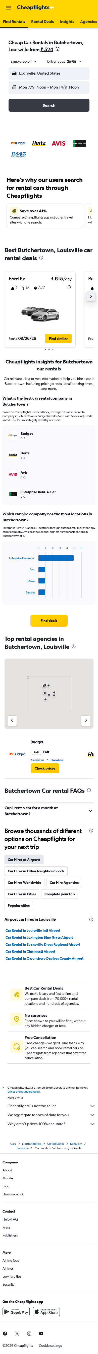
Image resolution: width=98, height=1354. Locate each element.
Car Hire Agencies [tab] (64, 883)
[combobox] (24, 61)
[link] (49, 621)
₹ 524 (46, 49)
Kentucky (76, 1143)
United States (55, 1143)
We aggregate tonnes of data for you (38, 1115)
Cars (13, 1143)
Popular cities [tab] (19, 905)
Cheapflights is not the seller (32, 1106)
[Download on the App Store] (46, 1311)
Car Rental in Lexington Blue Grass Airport (39, 937)
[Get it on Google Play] (16, 1311)
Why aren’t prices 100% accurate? (36, 1124)
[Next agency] (85, 721)
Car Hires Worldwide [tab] (24, 883)
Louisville (23, 1148)
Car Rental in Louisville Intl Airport (33, 930)
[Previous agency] (12, 721)
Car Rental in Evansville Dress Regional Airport (43, 944)
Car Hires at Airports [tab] (24, 860)
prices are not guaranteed (24, 1091)
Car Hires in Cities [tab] (22, 894)
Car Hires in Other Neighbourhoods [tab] (36, 871)
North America (31, 1143)
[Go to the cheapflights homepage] (35, 7)
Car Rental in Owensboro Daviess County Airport (44, 958)
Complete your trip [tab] (59, 894)
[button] (8, 7)
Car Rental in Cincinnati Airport (30, 951)
